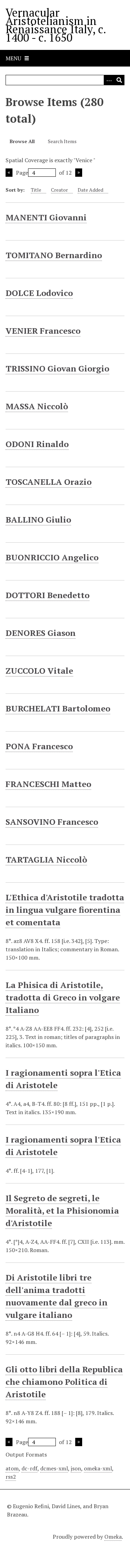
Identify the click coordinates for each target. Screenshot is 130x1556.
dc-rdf (29, 1468)
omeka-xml (98, 1468)
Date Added (90, 189)
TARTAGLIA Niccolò (46, 859)
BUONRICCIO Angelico (52, 557)
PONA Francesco (39, 746)
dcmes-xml (54, 1468)
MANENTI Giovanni (46, 217)
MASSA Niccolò (37, 406)
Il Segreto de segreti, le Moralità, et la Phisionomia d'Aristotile (62, 1210)
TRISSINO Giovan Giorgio (57, 368)
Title (36, 189)
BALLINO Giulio (38, 519)
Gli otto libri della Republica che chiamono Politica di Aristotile (64, 1382)
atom (12, 1468)
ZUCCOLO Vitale (39, 670)
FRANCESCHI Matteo (48, 783)
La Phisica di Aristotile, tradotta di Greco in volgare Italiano (63, 997)
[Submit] (119, 80)
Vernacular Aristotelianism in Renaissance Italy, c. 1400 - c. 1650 (56, 25)
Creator (59, 189)
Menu (13, 58)
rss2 (11, 1476)
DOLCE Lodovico (39, 292)
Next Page (78, 172)
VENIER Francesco (43, 330)
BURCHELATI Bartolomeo (58, 708)
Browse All (22, 141)
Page (22, 172)
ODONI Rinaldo (37, 443)
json (76, 1468)
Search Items (62, 141)
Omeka (113, 1536)
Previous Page (9, 172)
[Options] (109, 80)
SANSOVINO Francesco (52, 821)
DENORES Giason (41, 632)
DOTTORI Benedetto (47, 595)
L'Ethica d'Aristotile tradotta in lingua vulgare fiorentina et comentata (65, 910)
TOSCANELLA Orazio (49, 481)
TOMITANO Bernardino (54, 255)
